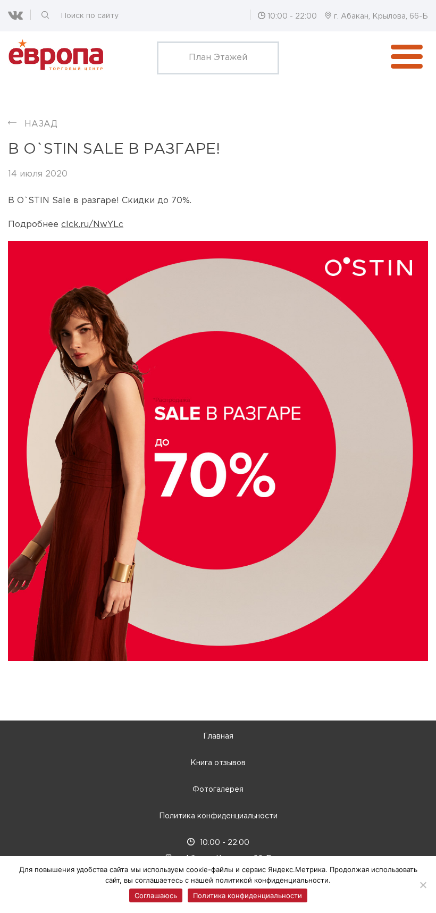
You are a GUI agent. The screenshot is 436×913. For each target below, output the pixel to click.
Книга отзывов (218, 763)
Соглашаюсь (156, 895)
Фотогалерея (218, 789)
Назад (40, 124)
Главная (218, 736)
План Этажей (218, 58)
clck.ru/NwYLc (92, 225)
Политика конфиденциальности (218, 816)
